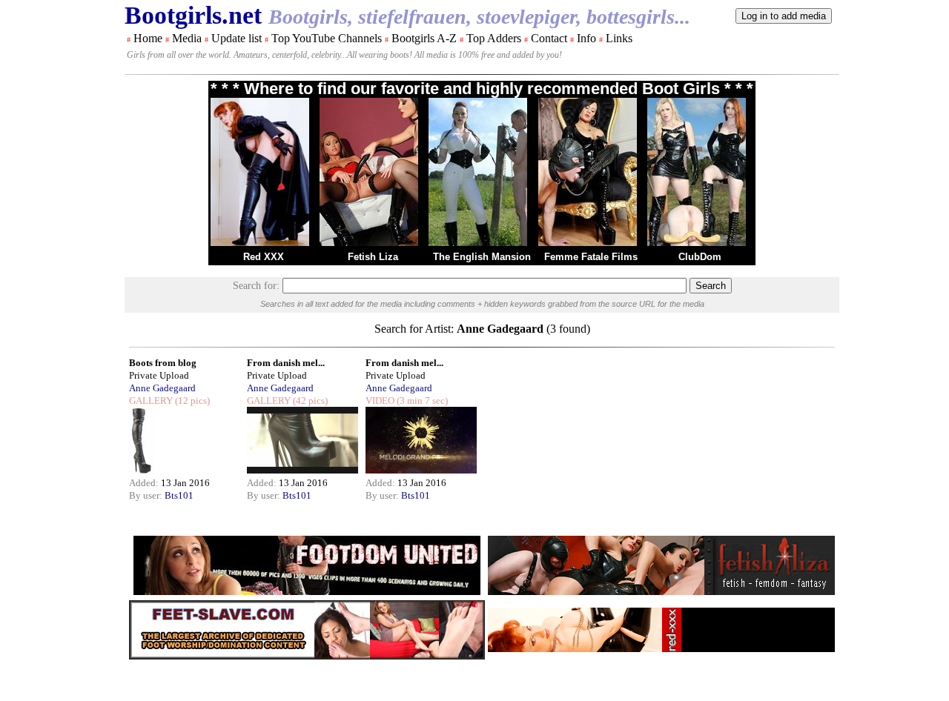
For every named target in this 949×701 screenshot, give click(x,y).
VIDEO (380, 400)
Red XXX (263, 256)
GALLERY (151, 400)
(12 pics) (191, 400)
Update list (236, 38)
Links (619, 38)
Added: (145, 482)
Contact (549, 38)
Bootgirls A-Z (424, 38)
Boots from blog (162, 362)
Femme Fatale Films (591, 256)
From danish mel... (286, 362)
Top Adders (493, 38)
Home (147, 38)
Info (586, 38)
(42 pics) (309, 400)
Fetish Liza (373, 256)
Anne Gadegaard (162, 387)
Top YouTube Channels (326, 38)
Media (187, 38)
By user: (147, 495)
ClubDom (699, 256)
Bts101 (179, 495)
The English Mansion (482, 256)
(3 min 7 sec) (421, 400)
